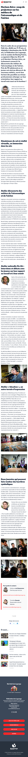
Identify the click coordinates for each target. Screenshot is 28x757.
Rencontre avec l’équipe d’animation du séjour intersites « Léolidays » (17, 634)
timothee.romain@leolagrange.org (12, 607)
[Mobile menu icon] (26, 2)
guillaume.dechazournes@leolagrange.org (14, 595)
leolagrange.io (18, 692)
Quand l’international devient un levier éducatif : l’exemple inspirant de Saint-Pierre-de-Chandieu (17, 664)
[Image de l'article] (4, 635)
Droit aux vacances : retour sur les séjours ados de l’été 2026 (17, 655)
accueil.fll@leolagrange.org (14, 708)
